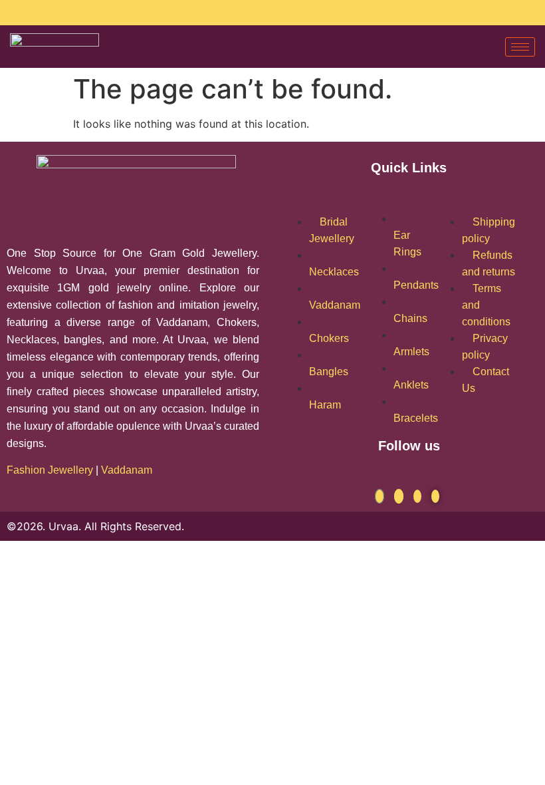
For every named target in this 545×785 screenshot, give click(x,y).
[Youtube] (148, 12)
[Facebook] (139, 12)
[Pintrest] (435, 496)
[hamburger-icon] (520, 47)
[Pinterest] (157, 12)
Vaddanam (128, 470)
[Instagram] (129, 12)
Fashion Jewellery (50, 470)
